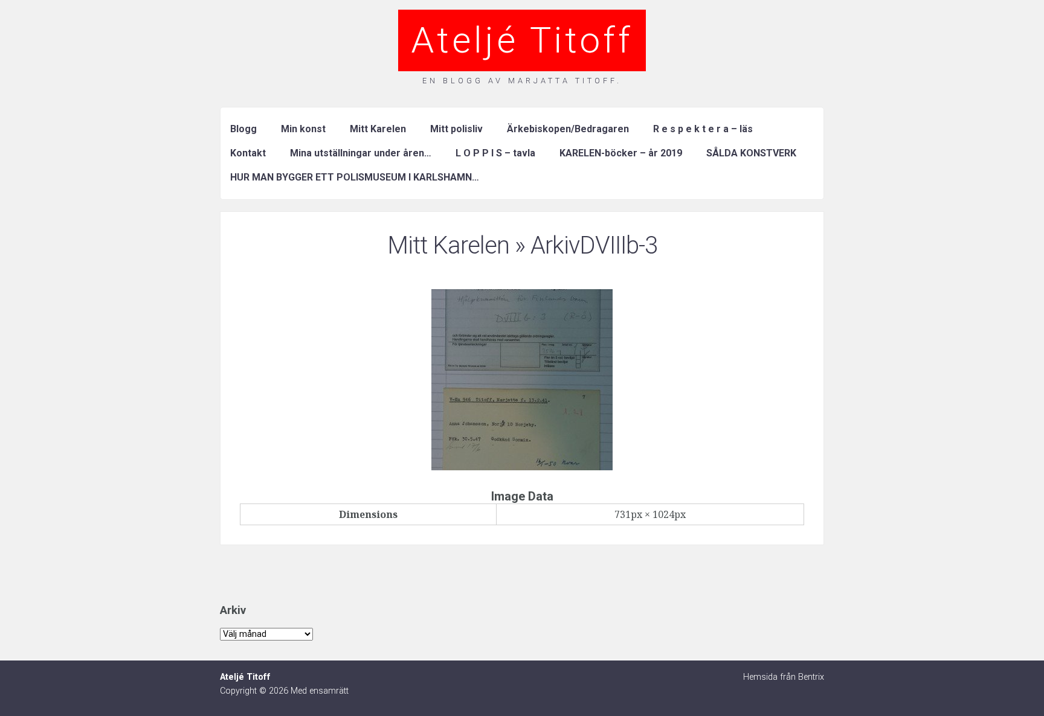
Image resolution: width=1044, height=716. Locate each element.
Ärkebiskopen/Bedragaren (568, 129)
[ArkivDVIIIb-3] (522, 466)
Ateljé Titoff (522, 40)
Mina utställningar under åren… (360, 153)
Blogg (243, 129)
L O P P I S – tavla (495, 153)
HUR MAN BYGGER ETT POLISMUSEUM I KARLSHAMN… (354, 177)
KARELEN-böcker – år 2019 (620, 153)
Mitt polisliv (456, 129)
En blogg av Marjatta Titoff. (522, 80)
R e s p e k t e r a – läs (703, 129)
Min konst (303, 129)
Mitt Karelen (378, 129)
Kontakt (248, 153)
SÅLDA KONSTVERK (751, 153)
